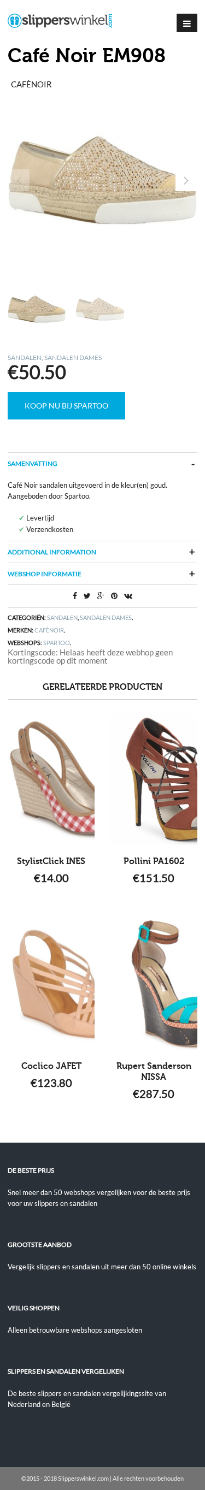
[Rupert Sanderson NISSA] (153, 984)
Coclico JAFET (51, 1066)
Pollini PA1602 (154, 861)
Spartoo (56, 642)
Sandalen (25, 357)
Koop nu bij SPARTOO (66, 405)
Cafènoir (49, 630)
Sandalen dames (73, 357)
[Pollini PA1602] (153, 779)
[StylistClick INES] (51, 779)
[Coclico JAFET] (51, 984)
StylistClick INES (51, 861)
